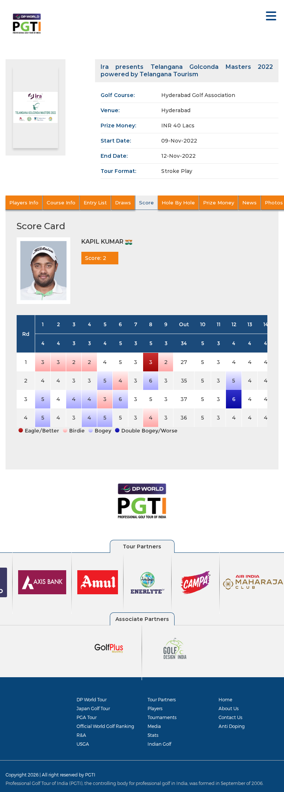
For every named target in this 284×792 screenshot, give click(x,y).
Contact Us (230, 717)
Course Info (61, 202)
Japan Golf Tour (93, 708)
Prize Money (218, 202)
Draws (123, 202)
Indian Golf (159, 743)
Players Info (23, 202)
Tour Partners (162, 699)
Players (155, 708)
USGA (83, 743)
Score (146, 202)
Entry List (95, 202)
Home (225, 699)
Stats (153, 735)
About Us (229, 708)
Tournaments (162, 717)
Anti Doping (232, 726)
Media (154, 726)
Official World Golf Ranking (105, 726)
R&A (81, 735)
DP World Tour (91, 699)
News (249, 202)
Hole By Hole (178, 202)
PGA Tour (87, 717)
